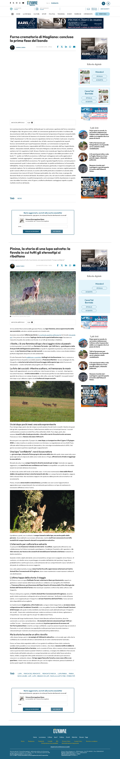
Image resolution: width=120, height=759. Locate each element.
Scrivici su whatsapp (20, 3)
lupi (29, 676)
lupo (34, 676)
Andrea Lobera (20, 47)
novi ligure (22, 676)
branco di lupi (43, 676)
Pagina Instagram (17, 3)
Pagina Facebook (11, 3)
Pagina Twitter (14, 3)
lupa (20, 674)
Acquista (99, 80)
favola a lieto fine (58, 676)
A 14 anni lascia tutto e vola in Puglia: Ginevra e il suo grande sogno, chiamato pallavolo (99, 157)
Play (29, 122)
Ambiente (54, 3)
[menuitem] (18, 14)
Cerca (103, 3)
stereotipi (71, 676)
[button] (108, 3)
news (19, 198)
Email (20, 226)
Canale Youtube (23, 3)
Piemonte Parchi (49, 674)
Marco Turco (20, 266)
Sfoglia (100, 76)
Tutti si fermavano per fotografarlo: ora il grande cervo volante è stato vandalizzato (99, 146)
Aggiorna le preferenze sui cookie (60, 747)
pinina (71, 674)
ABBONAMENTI (104, 9)
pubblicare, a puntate (33, 357)
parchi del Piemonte (32, 674)
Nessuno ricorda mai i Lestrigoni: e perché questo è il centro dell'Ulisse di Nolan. (99, 168)
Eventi (42, 9)
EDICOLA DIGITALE (94, 9)
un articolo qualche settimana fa (50, 335)
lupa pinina (62, 674)
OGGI (16, 9)
